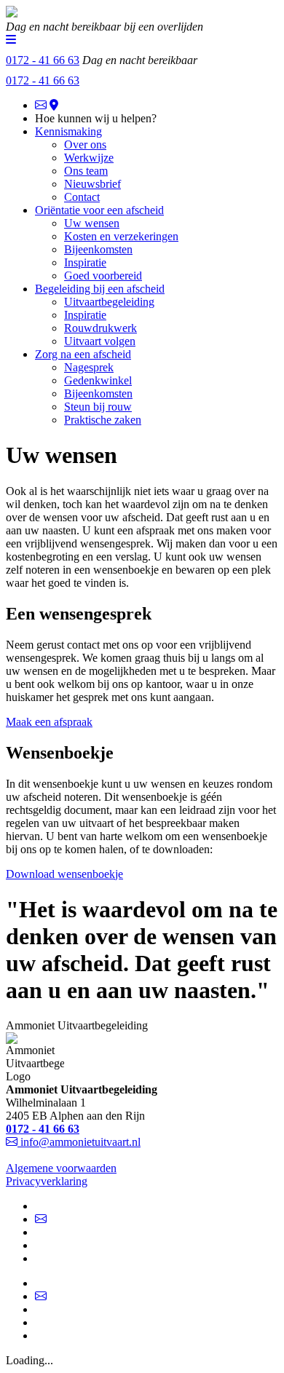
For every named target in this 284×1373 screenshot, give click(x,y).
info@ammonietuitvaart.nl (80, 1142)
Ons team (86, 171)
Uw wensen (91, 223)
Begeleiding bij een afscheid (100, 288)
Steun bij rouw (98, 406)
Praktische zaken (102, 420)
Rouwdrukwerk (100, 328)
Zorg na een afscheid (83, 354)
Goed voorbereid (103, 275)
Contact (82, 197)
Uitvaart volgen (99, 341)
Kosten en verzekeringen (121, 236)
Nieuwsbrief (92, 184)
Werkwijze (89, 157)
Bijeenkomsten (98, 249)
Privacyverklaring (46, 1181)
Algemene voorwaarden (61, 1168)
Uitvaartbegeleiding (109, 302)
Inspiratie (85, 262)
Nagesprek (89, 367)
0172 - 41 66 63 (42, 80)
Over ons (85, 144)
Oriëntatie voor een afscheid (99, 210)
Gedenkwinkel (98, 380)
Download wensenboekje (64, 874)
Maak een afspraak (49, 722)
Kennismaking (68, 131)
